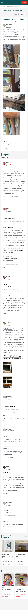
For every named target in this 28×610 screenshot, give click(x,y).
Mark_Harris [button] (9, 24)
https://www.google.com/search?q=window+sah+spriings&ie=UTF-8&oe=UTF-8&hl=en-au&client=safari (13, 356)
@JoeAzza (14, 258)
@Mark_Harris (9, 169)
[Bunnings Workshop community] (7, 2)
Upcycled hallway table (20, 555)
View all (25, 536)
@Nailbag (6, 258)
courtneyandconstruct (7, 561)
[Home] (1, 10)
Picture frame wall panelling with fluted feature (7, 556)
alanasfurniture (19, 561)
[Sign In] (24, 2)
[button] (4, 25)
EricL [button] (7, 162)
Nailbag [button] (8, 466)
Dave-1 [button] (8, 276)
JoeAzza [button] (8, 322)
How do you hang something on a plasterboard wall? (21, 589)
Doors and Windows (16, 144)
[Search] (1, 6)
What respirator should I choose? (6, 588)
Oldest (8, 157)
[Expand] (14, 225)
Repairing (6, 144)
